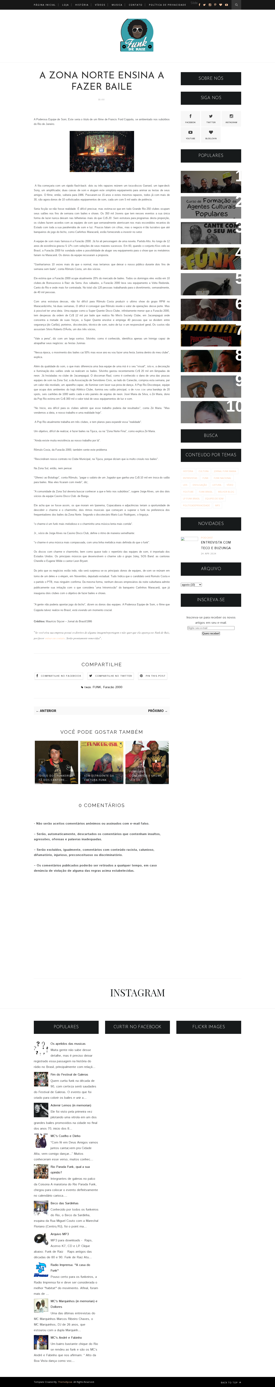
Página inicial (45, 4)
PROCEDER (194, 330)
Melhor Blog (226, 491)
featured (197, 8)
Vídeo (230, 484)
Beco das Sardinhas (65, 1203)
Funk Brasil (206, 491)
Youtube (188, 491)
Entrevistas (190, 477)
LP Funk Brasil (191, 498)
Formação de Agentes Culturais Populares (204, 204)
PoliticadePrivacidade (196, 505)
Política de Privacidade (167, 4)
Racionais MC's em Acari (206, 176)
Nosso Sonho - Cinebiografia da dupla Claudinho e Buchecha (210, 361)
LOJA (65, 4)
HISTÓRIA (82, 4)
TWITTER (211, 122)
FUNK (97, 687)
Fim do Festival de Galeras (69, 1074)
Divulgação (200, 484)
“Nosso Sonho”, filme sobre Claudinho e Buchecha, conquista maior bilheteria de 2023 (211, 313)
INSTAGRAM (231, 122)
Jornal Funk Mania (225, 471)
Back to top (230, 1382)
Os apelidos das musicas (68, 1044)
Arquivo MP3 (195, 279)
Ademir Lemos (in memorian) (71, 1105)
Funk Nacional (222, 477)
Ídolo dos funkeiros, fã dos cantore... (56, 778)
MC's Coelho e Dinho (66, 1136)
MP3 (217, 505)
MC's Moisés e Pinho (203, 227)
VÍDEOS (100, 4)
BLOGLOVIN (211, 138)
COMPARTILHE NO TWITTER (113, 676)
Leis (185, 484)
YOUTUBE (190, 138)
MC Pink (191, 407)
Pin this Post (155, 676)
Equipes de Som (214, 498)
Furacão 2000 (112, 687)
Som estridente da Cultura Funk (99, 778)
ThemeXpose (65, 1381)
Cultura (203, 471)
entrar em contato (55, 638)
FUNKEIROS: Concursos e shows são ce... (145, 776)
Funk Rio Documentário (205, 253)
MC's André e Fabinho (66, 1337)
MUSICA (117, 4)
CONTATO (136, 4)
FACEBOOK (190, 122)
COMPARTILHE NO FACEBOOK (61, 676)
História (188, 471)
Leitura (216, 484)
